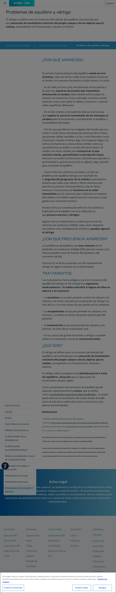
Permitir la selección (13, 588)
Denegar (102, 588)
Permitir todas (81, 588)
